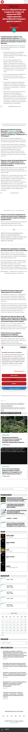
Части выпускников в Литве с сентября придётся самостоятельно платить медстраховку (17, 513)
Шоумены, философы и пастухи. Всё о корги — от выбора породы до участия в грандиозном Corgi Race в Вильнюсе (15, 674)
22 (21, 627)
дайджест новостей (6, 406)
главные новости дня (10, 403)
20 (14, 627)
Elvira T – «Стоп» (12, 518)
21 (17, 627)
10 (2, 625)
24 (2, 630)
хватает (21, 38)
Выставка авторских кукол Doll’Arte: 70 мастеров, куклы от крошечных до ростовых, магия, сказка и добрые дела (15, 665)
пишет (6, 323)
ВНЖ (2, 403)
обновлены (12, 252)
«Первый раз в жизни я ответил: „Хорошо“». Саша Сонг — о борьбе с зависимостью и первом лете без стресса (13, 695)
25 (6, 630)
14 (17, 625)
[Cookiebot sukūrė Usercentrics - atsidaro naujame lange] (20, 347)
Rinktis (13, 379)
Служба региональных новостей (9, 408)
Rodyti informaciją (19, 371)
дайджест (20, 403)
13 (14, 625)
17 (2, 627)
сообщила (11, 131)
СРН (2, 410)
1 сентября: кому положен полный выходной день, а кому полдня (15, 506)
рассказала (16, 167)
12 (10, 625)
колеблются (16, 47)
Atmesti (14, 383)
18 (6, 627)
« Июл (2, 635)
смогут (16, 294)
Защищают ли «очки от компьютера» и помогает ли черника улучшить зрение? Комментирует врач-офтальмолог (15, 684)
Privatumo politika (14, 722)
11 (6, 625)
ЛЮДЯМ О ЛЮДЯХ (7, 647)
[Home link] (2, 2)
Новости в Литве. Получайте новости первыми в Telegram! (14, 387)
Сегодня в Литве (14, 6)
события (22, 408)
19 (10, 627)
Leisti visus (14, 375)
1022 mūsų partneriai (11, 354)
